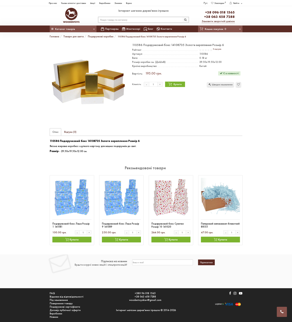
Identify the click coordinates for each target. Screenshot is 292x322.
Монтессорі (133, 29)
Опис (55, 132)
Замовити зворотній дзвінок (218, 21)
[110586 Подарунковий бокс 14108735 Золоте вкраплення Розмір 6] (88, 82)
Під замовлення (59, 300)
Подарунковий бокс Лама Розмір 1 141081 (71, 225)
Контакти (166, 29)
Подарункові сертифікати (65, 306)
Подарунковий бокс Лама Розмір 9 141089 (120, 225)
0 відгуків (217, 49)
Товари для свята (73, 36)
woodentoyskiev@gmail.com (145, 300)
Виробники (104, 3)
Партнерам (111, 29)
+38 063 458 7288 (219, 16)
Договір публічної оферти (65, 310)
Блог (150, 29)
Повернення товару (61, 303)
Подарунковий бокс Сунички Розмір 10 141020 (167, 225)
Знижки (118, 3)
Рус (206, 3)
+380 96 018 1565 (145, 293)
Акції (92, 3)
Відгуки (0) (70, 132)
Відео (129, 3)
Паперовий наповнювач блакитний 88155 (220, 225)
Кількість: (136, 84)
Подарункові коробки (100, 36)
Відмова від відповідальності (66, 296)
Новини (54, 317)
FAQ (52, 293)
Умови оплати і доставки (73, 3)
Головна (54, 36)
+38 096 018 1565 (220, 12)
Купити (178, 84)
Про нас (53, 3)
